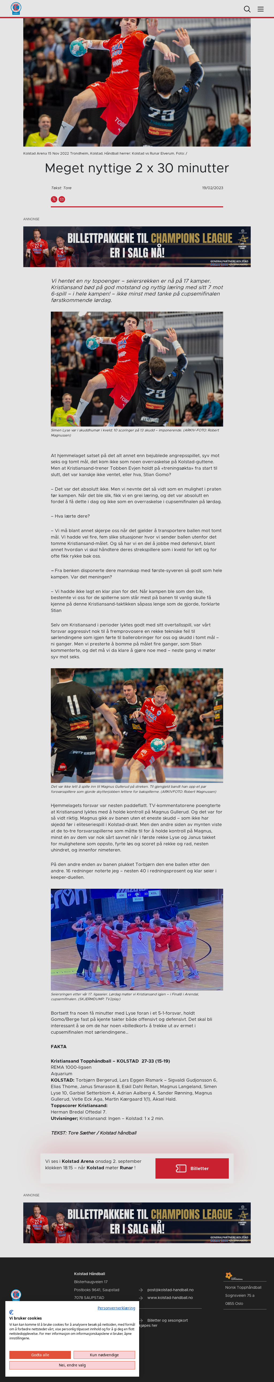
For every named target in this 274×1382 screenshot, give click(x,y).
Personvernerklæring (116, 1307)
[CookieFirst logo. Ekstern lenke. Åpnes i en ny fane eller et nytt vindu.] (11, 1312)
